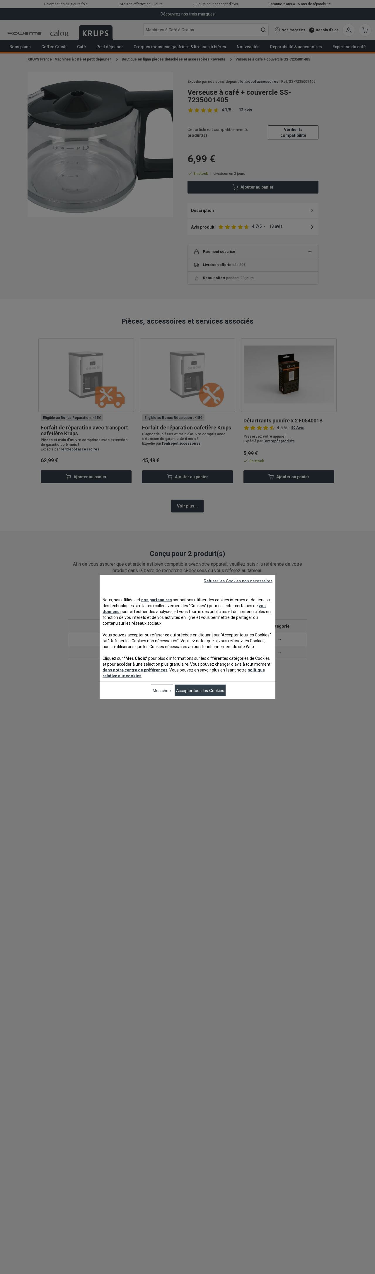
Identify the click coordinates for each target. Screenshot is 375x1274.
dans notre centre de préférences (135, 670)
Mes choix (162, 690)
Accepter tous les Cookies (200, 690)
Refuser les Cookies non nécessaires (238, 581)
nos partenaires (156, 600)
